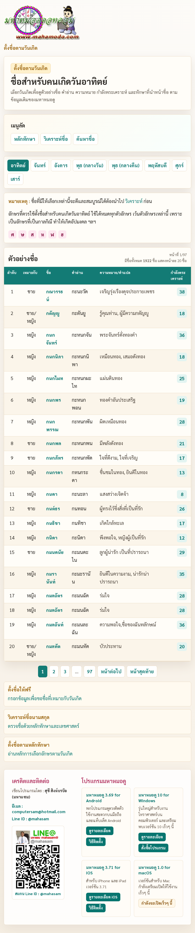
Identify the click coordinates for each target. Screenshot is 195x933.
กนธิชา (53, 523)
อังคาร (61, 165)
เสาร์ (15, 179)
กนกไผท (54, 378)
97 (89, 671)
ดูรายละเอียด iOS (103, 896)
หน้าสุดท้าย (142, 671)
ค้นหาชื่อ (85, 139)
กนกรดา (54, 472)
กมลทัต (53, 646)
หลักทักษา (24, 139)
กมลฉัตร (54, 595)
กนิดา (51, 537)
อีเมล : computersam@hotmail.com (38, 808)
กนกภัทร (54, 458)
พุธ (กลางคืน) (125, 165)
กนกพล (53, 443)
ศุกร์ (179, 165)
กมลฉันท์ (54, 624)
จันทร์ (40, 165)
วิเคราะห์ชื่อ (56, 139)
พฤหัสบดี (157, 165)
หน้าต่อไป (111, 671)
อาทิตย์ (18, 165)
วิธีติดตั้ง (96, 841)
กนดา (51, 494)
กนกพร (53, 400)
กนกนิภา (54, 356)
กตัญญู (52, 313)
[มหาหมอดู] (42, 22)
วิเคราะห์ (133, 201)
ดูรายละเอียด (100, 830)
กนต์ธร (53, 508)
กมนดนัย (54, 552)
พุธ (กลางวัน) (89, 165)
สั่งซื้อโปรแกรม (153, 847)
